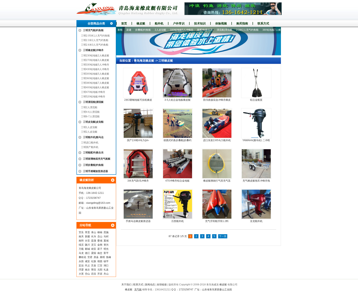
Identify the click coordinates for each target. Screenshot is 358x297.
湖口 (106, 265)
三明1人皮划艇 (89, 127)
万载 (81, 248)
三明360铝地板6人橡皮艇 (95, 78)
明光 (106, 248)
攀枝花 (82, 257)
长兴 (93, 236)
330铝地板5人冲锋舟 (173, 29)
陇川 (87, 244)
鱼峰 (108, 257)
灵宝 (93, 244)
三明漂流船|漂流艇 (93, 102)
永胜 (81, 261)
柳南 (99, 232)
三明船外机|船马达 (93, 137)
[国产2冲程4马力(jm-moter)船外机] (138, 123)
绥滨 (81, 244)
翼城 (106, 240)
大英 (81, 273)
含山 (99, 236)
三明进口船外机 (89, 142)
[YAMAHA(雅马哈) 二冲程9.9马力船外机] (256, 123)
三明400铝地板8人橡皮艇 (95, 87)
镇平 (106, 261)
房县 (96, 257)
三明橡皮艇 (165, 60)
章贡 (87, 232)
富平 (106, 253)
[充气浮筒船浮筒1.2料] (217, 204)
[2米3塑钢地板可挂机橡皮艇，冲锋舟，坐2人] (138, 83)
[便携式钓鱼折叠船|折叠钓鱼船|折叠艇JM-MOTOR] (177, 123)
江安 (99, 265)
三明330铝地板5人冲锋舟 (95, 64)
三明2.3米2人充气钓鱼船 (94, 40)
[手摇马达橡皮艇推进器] (138, 204)
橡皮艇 (141, 23)
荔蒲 (93, 240)
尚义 (87, 265)
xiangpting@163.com (98, 202)
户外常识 (179, 23)
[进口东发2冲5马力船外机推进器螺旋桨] (217, 123)
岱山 (87, 273)
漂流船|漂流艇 (216, 29)
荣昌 (93, 269)
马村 (106, 236)
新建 (87, 236)
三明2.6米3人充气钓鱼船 (94, 44)
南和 (81, 240)
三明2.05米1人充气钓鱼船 (95, 35)
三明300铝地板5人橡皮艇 (95, 73)
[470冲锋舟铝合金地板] (177, 164)
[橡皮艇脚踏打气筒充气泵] (217, 164)
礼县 (106, 269)
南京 (87, 269)
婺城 (99, 240)
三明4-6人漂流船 (90, 111)
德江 (87, 253)
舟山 (106, 273)
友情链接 (162, 284)
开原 (99, 273)
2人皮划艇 (152, 29)
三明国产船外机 (89, 147)
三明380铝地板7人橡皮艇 (95, 82)
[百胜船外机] (177, 204)
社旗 (93, 261)
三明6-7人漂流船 (90, 116)
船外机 (159, 23)
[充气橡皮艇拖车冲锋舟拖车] (256, 164)
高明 (102, 257)
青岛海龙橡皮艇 (144, 60)
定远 (81, 265)
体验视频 (221, 23)
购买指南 (242, 23)
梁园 (93, 253)
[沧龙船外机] (256, 204)
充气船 (138, 289)
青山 (93, 232)
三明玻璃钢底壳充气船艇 (96, 158)
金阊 (99, 244)
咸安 (87, 261)
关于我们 (126, 284)
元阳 (99, 269)
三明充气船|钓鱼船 (93, 30)
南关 (81, 236)
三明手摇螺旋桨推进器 (95, 171)
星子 (99, 248)
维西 (99, 261)
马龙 (81, 253)
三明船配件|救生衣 (93, 152)
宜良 (81, 232)
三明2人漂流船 (89, 107)
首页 (124, 23)
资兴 (106, 244)
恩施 (106, 232)
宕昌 (93, 273)
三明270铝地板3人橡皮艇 (95, 60)
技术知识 (200, 23)
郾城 (87, 248)
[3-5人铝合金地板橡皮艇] (177, 83)
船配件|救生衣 (197, 29)
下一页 (222, 236)
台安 (87, 240)
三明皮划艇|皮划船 (93, 121)
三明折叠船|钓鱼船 (93, 165)
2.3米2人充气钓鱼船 (239, 29)
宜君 (89, 257)
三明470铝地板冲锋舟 (93, 92)
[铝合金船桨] (256, 83)
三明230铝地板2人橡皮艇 (95, 55)
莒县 (93, 265)
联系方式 (263, 23)
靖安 (93, 248)
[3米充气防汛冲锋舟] (138, 164)
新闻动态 (150, 284)
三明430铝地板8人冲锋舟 (95, 69)
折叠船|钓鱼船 (135, 29)
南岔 (99, 253)
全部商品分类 (96, 23)
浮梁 (81, 269)
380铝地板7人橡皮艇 (266, 29)
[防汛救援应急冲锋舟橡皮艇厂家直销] (217, 83)
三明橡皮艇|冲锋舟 (93, 50)
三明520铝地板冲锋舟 (93, 96)
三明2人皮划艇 (89, 131)
